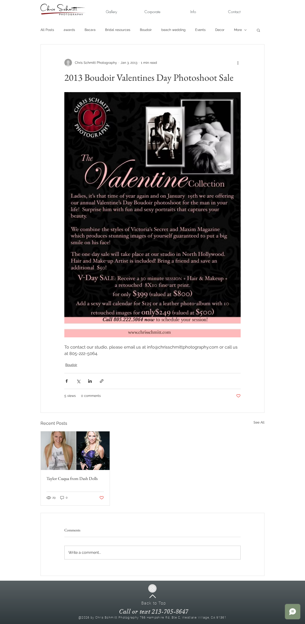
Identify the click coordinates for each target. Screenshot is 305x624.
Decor (219, 30)
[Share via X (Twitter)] (78, 381)
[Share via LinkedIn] (90, 381)
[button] (152, 11)
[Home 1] (152, 596)
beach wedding (173, 30)
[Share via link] (101, 381)
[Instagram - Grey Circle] (152, 588)
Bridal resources (117, 30)
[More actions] (238, 62)
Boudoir (146, 30)
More (238, 30)
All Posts (47, 30)
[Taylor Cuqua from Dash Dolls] (75, 450)
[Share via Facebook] (66, 381)
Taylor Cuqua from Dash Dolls (72, 478)
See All (259, 422)
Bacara (90, 30)
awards (69, 30)
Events (200, 30)
